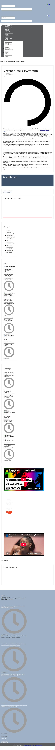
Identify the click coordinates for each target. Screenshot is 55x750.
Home (1, 61)
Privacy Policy (4, 741)
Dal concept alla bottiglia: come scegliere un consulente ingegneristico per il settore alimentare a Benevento (9, 394)
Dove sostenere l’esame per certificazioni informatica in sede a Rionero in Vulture (8, 419)
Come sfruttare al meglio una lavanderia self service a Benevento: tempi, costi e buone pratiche (26, 207)
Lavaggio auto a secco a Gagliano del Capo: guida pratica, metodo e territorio (26, 200)
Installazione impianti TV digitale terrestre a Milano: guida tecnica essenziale (9, 374)
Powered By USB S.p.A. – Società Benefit (33, 745)
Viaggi (6, 56)
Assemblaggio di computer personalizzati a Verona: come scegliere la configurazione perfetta (9, 445)
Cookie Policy (4, 742)
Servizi (5, 61)
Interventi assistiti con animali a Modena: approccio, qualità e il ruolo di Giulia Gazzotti (9, 301)
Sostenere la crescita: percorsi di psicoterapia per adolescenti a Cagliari (9, 343)
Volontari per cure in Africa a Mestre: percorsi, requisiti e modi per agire (8, 319)
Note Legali (4, 738)
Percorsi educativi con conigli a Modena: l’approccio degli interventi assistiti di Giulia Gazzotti (9, 277)
